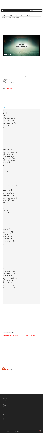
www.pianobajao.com (11, 84)
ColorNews (5, 424)
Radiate (4, 420)
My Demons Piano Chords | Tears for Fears (10, 335)
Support (4, 401)
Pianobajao (4, 3)
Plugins (4, 406)
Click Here (11, 87)
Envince (4, 414)
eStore (4, 415)
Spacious (4, 418)
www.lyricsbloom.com (9, 83)
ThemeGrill (5, 400)
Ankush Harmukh (9, 88)
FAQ (3, 404)
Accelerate (5, 419)
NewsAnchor (17, 431)
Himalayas (4, 422)
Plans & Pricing (5, 409)
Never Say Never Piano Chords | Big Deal (33, 335)
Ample (4, 416)
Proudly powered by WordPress (6, 431)
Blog (4, 407)
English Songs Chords (20, 17)
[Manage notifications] (40, 430)
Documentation (5, 403)
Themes (4, 405)
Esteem (4, 421)
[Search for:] (36, 10)
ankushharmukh (12, 17)
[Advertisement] (21, 27)
